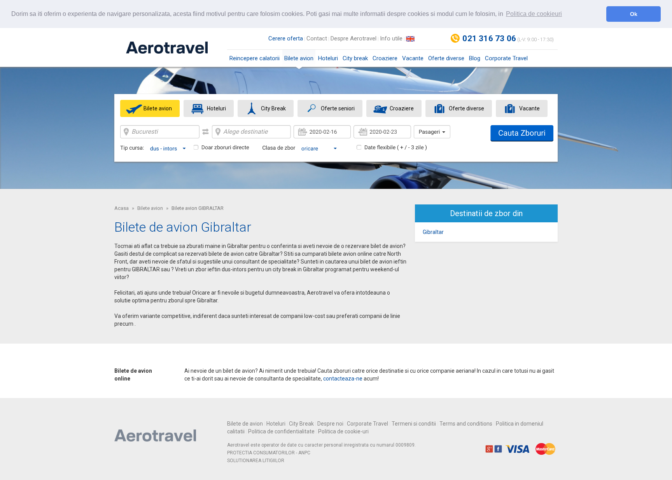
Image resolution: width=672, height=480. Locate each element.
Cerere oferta (285, 38)
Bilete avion (298, 58)
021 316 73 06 (489, 38)
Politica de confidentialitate (281, 431)
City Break (301, 424)
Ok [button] (633, 14)
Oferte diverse (446, 58)
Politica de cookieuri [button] (534, 13)
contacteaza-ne (342, 378)
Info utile (391, 38)
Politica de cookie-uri (343, 431)
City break (355, 58)
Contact (316, 38)
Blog (474, 58)
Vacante (413, 58)
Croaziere (385, 58)
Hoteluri (328, 58)
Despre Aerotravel (353, 38)
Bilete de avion (245, 424)
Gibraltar (433, 232)
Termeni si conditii (414, 424)
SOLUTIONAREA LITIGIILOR (255, 460)
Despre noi (330, 424)
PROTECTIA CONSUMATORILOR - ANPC (268, 453)
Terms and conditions (465, 424)
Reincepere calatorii (254, 58)
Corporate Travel (506, 58)
